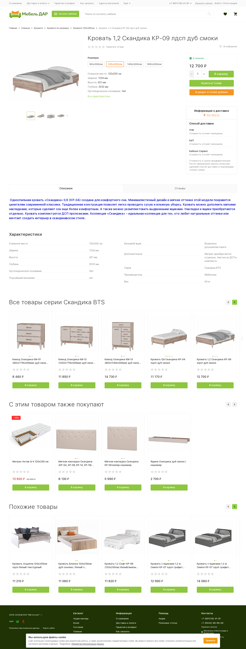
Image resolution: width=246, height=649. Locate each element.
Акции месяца (80, 618)
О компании (15, 3)
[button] (67, 116)
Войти (218, 3)
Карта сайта (49, 628)
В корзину (221, 74)
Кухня (76, 623)
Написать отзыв (115, 47)
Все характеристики (99, 96)
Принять (210, 640)
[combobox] (148, 14)
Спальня (25, 28)
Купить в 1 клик (211, 83)
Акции (162, 618)
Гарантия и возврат (64, 3)
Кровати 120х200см (84, 28)
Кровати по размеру (58, 28)
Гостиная (78, 627)
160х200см (154, 64)
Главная (13, 28)
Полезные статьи (168, 623)
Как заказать (87, 3)
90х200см (96, 64)
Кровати (38, 28)
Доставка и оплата (126, 623)
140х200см (134, 64)
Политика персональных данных (24, 628)
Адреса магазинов (109, 3)
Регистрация (230, 3)
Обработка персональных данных (87, 644)
